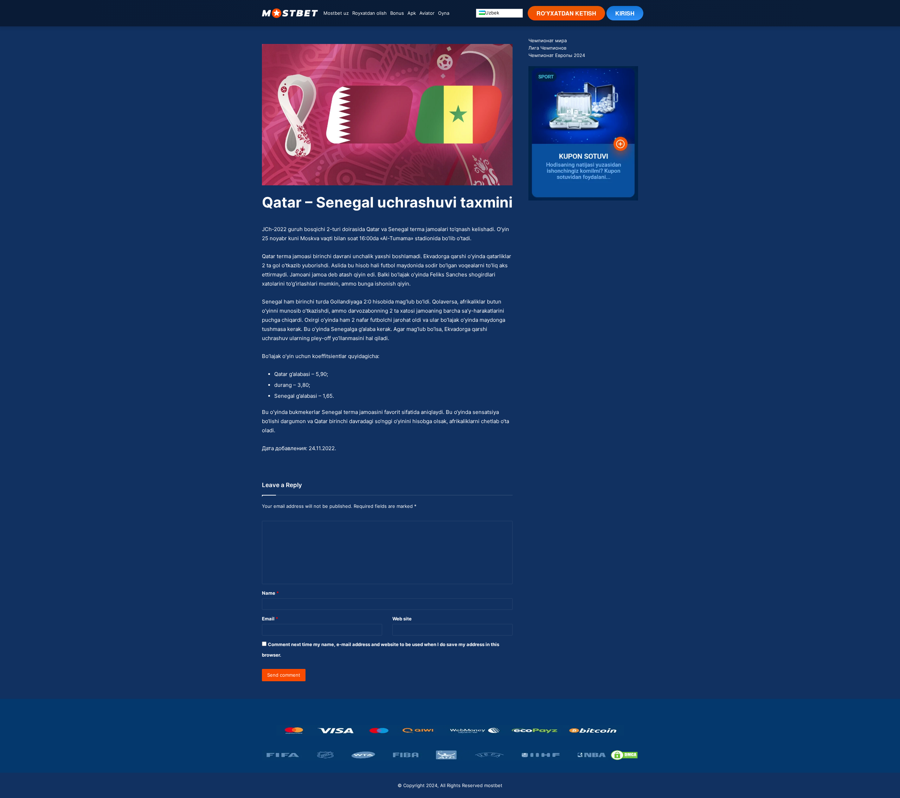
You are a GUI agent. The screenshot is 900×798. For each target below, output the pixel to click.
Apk (411, 13)
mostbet (493, 785)
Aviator (427, 13)
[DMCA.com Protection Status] (624, 755)
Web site (402, 618)
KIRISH (625, 13)
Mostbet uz (336, 13)
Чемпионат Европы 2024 (556, 55)
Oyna (443, 13)
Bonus (397, 13)
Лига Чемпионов (547, 48)
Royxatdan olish (369, 13)
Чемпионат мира (547, 40)
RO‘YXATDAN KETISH (566, 13)
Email (270, 618)
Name (270, 593)
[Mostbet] (290, 13)
